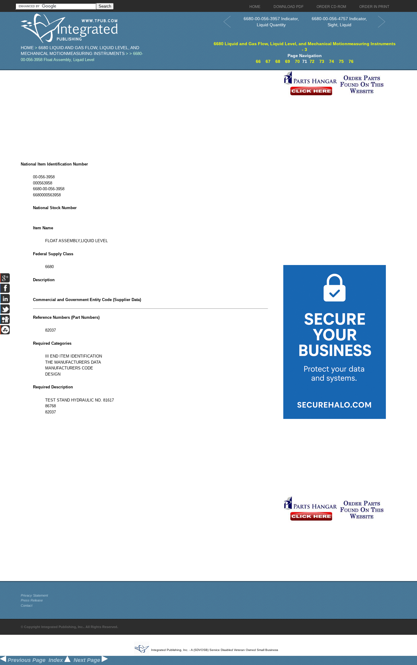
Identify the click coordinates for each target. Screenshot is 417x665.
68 (277, 61)
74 (331, 61)
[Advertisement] (150, 113)
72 (312, 61)
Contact (26, 605)
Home (27, 47)
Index (56, 660)
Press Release (32, 600)
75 (341, 61)
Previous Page (25, 660)
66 (258, 61)
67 (268, 61)
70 (297, 61)
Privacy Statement (34, 595)
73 (321, 61)
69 (287, 61)
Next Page (88, 660)
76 (351, 61)
